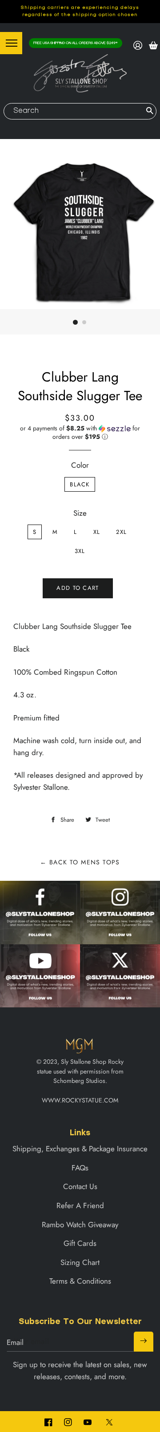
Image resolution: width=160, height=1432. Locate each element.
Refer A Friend (80, 1205)
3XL (80, 551)
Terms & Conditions (80, 1281)
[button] (80, 432)
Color (80, 465)
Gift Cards (80, 1243)
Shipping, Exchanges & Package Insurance (80, 1148)
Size (80, 513)
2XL (121, 532)
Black (80, 484)
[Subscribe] (143, 1341)
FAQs (80, 1167)
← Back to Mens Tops (80, 862)
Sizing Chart (80, 1262)
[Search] (149, 111)
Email (15, 1342)
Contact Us (80, 1186)
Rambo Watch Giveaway (80, 1224)
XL (96, 532)
